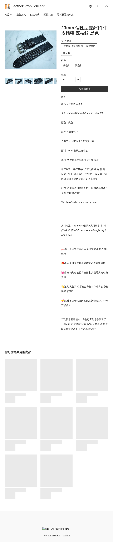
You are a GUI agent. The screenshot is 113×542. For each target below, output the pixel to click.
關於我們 (48, 14)
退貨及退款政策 (65, 14)
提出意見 (66, 536)
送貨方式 (21, 14)
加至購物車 (85, 88)
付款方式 (34, 14)
